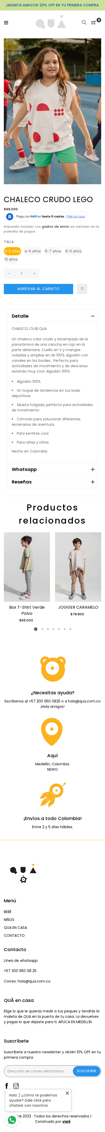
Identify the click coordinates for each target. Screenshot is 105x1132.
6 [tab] (64, 629)
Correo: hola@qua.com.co (27, 981)
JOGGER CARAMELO (78, 607)
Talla (9, 241)
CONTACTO (14, 935)
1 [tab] (35, 629)
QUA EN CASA (15, 927)
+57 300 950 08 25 (20, 970)
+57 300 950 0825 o (47, 701)
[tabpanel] (26, 577)
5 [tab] (59, 629)
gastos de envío (55, 226)
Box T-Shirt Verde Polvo (27, 610)
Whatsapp (24, 469)
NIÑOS (9, 919)
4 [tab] (53, 629)
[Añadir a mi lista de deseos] (82, 289)
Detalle (20, 316)
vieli (66, 1121)
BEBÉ (7, 911)
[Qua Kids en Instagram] (16, 1086)
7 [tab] (70, 629)
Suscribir (86, 1070)
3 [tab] (48, 629)
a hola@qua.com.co (83, 701)
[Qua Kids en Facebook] (6, 1086)
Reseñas (22, 482)
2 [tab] (42, 629)
